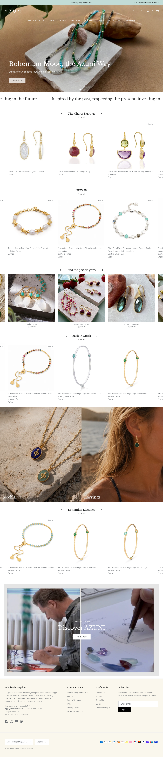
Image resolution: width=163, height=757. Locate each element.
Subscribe (84, 736)
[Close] (155, 699)
